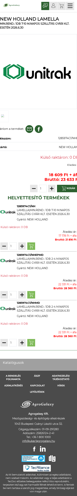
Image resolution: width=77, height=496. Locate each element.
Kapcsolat (37, 385)
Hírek (61, 385)
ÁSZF (37, 375)
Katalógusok (13, 363)
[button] (61, 6)
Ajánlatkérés (13, 385)
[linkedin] (43, 449)
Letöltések (37, 391)
